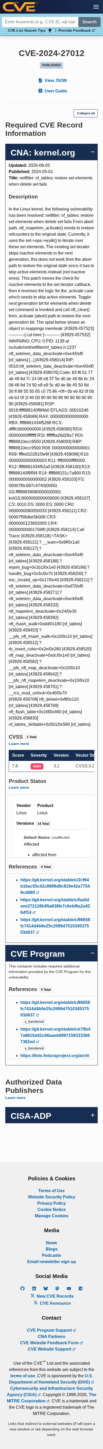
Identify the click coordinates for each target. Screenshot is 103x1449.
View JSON (55, 80)
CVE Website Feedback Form (50, 1343)
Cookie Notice (52, 1209)
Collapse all (86, 113)
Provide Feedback (75, 30)
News (51, 1243)
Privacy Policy (51, 1203)
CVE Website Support (50, 1349)
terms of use (22, 1376)
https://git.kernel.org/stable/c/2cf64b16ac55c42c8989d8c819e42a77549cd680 (55, 886)
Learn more (19, 744)
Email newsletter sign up (51, 1261)
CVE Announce (55, 1303)
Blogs (52, 1249)
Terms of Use (51, 1190)
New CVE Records (55, 1296)
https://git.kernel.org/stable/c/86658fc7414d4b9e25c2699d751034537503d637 (55, 925)
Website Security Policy (51, 1197)
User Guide (55, 91)
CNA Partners (51, 1336)
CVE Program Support (50, 1330)
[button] (96, 7)
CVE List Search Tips (27, 30)
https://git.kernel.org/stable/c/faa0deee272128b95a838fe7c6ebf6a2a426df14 (55, 906)
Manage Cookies (51, 1216)
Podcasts (51, 1255)
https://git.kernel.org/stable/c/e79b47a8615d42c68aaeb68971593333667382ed (55, 1035)
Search (89, 22)
